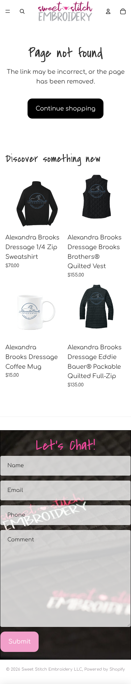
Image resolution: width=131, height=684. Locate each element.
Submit (19, 641)
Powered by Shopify (104, 669)
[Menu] (7, 11)
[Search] (22, 11)
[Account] (108, 11)
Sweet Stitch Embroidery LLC (51, 669)
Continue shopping (65, 108)
